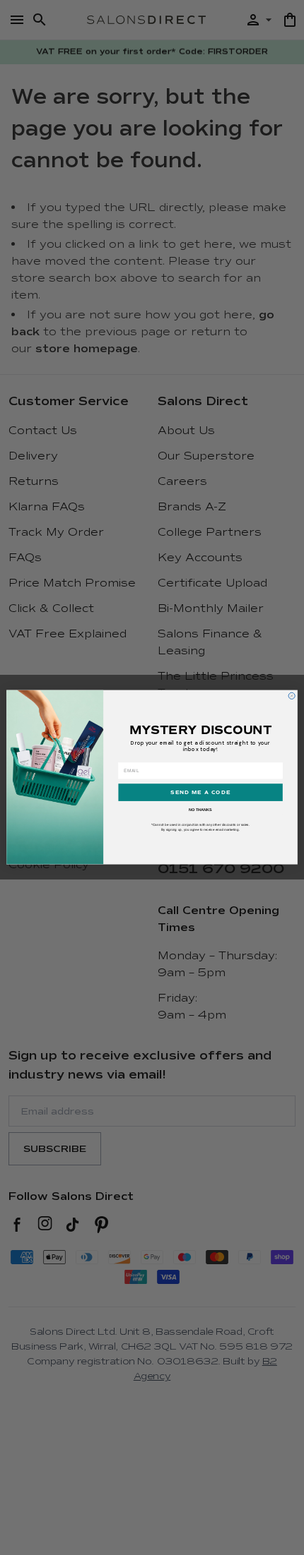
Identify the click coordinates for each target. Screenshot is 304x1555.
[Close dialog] (291, 696)
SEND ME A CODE (200, 792)
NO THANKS (200, 809)
